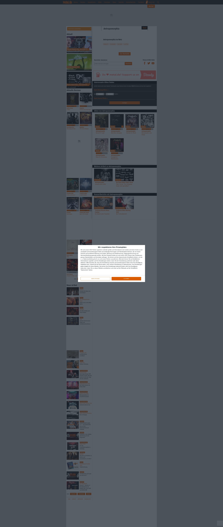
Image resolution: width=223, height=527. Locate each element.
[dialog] (111, 263)
